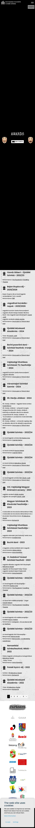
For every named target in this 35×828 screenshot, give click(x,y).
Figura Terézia (13, 620)
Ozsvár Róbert (7, 603)
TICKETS (31, 7)
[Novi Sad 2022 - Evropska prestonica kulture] (12, 770)
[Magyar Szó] (22, 736)
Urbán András (19, 319)
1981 (13, 298)
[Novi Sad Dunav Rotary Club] (22, 754)
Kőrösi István (15, 637)
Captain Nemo (17, 440)
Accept (7, 822)
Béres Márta (17, 550)
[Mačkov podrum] (13, 789)
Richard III (15, 520)
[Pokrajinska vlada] (22, 727)
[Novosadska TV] (12, 745)
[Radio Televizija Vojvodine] (22, 789)
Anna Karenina (17, 552)
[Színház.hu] (22, 770)
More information (10, 816)
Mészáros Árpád (20, 463)
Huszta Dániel (19, 451)
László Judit (13, 336)
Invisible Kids (16, 538)
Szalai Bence (7, 406)
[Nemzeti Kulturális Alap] (22, 745)
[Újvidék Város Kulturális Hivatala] (12, 780)
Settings (15, 822)
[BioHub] (22, 779)
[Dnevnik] (12, 762)
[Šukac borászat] (12, 718)
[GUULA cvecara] (22, 718)
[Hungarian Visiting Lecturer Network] (22, 762)
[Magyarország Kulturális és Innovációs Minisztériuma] (12, 737)
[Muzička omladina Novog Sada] (12, 727)
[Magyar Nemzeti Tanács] (13, 754)
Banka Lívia (26, 438)
